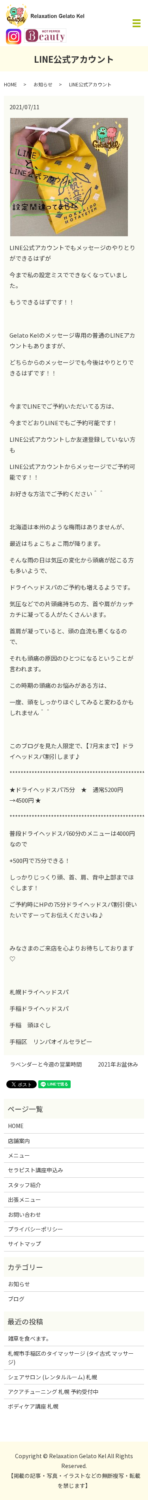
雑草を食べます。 (30, 1338)
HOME (10, 84)
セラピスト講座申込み (35, 1170)
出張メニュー (24, 1199)
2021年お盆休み (118, 1064)
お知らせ (43, 84)
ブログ (16, 1299)
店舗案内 (19, 1141)
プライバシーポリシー (35, 1229)
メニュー (19, 1155)
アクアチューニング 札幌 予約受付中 (53, 1391)
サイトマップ (24, 1244)
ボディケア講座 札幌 (33, 1406)
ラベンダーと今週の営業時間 (46, 1064)
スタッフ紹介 (24, 1185)
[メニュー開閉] (137, 23)
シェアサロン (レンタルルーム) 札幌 (52, 1377)
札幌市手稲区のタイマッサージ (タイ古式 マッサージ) (71, 1357)
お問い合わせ (24, 1214)
